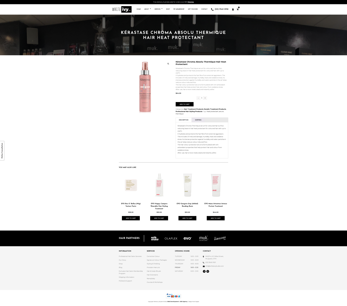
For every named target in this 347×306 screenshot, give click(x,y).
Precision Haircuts (153, 267)
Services (158, 9)
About (146, 9)
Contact (204, 9)
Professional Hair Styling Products (189, 111)
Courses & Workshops (154, 282)
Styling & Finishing (153, 264)
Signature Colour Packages (157, 260)
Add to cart (185, 104)
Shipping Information (126, 277)
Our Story (122, 260)
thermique (180, 114)
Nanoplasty (151, 278)
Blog (120, 267)
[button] (168, 63)
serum (221, 111)
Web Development (173, 301)
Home (139, 9)
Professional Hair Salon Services (130, 256)
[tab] (183, 120)
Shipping (198, 120)
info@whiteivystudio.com (214, 266)
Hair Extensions (152, 275)
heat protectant (212, 111)
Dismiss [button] (191, 2)
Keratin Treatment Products (215, 109)
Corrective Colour (153, 256)
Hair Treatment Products (193, 109)
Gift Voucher (193, 9)
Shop (168, 9)
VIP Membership (178, 9)
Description (183, 120)
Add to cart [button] (131, 218)
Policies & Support (125, 281)
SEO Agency (183, 301)
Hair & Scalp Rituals (154, 271)
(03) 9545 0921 (210, 262)
